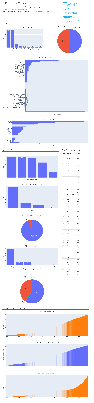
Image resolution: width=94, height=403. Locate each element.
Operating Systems (67, 16)
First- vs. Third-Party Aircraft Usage (72, 3)
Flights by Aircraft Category (70, 4)
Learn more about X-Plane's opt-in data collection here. (14, 9)
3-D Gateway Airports (69, 18)
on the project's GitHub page (42, 11)
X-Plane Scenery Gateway (69, 17)
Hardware (65, 9)
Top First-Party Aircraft (69, 7)
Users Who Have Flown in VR (71, 13)
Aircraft (65, 2)
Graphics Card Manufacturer (71, 12)
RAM (66, 11)
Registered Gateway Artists (70, 21)
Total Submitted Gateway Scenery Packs (73, 20)
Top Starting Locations (68, 8)
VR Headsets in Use (69, 14)
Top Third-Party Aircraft (70, 5)
